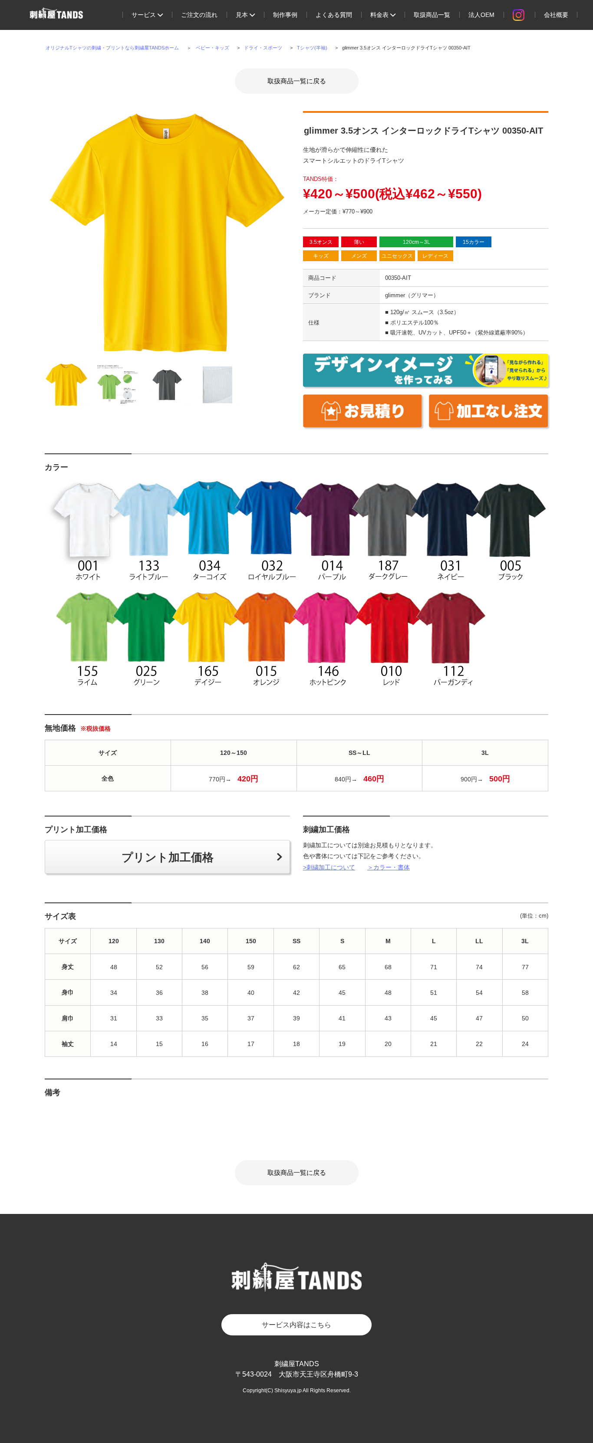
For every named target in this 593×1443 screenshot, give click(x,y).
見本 (243, 14)
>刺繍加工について (329, 867)
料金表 (380, 14)
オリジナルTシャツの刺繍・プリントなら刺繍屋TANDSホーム (112, 47)
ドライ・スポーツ (263, 47)
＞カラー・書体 (388, 867)
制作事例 (285, 14)
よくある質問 (334, 14)
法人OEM (481, 14)
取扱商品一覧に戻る (296, 81)
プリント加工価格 (168, 857)
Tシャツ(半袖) (312, 47)
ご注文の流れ (199, 14)
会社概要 (556, 14)
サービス (145, 14)
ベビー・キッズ (212, 47)
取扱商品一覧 (432, 14)
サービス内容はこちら (296, 1324)
